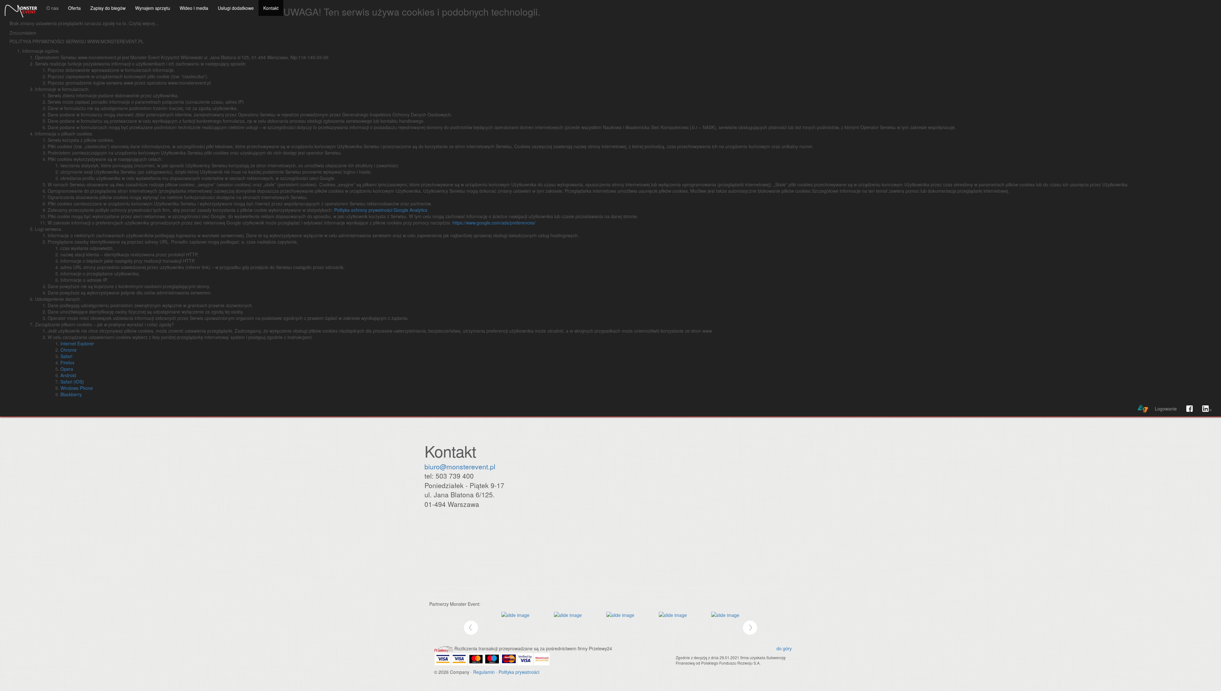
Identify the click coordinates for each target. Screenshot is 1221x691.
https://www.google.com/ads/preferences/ (493, 222)
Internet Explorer (77, 343)
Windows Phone (76, 388)
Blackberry (71, 394)
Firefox (67, 362)
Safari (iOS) (72, 381)
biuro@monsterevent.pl (459, 466)
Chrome (68, 350)
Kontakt (271, 8)
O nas (52, 8)
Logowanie (1166, 408)
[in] (1206, 409)
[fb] (1189, 409)
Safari (66, 356)
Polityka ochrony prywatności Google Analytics (380, 210)
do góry (784, 648)
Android (68, 375)
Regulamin (484, 672)
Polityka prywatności (519, 672)
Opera (66, 369)
